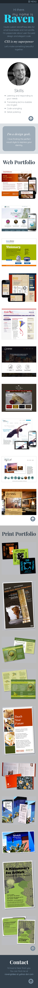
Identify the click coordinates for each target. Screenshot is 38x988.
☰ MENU (32, 1)
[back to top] (30, 118)
